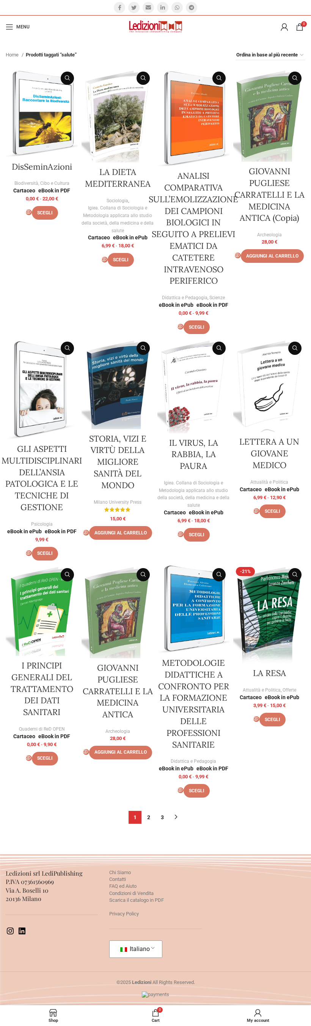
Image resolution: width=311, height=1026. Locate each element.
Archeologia (269, 234)
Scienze (217, 297)
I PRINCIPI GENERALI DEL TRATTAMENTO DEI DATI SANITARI (42, 688)
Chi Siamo (120, 872)
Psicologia (42, 524)
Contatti (117, 879)
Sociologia (117, 200)
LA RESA (269, 673)
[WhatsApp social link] (177, 7)
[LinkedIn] (22, 934)
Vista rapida (67, 78)
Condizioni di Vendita (131, 893)
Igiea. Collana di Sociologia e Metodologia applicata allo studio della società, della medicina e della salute (118, 219)
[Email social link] (148, 7)
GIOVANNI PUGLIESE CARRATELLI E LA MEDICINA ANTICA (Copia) (269, 194)
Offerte (289, 690)
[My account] (284, 26)
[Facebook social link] (119, 7)
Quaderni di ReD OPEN (42, 729)
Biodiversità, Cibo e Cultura (41, 183)
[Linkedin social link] (162, 7)
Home (13, 55)
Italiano (139, 949)
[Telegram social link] (191, 7)
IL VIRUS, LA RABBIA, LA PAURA (193, 454)
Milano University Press (117, 502)
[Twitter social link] (134, 7)
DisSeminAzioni (42, 166)
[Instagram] (10, 934)
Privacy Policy (124, 914)
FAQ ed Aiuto (123, 886)
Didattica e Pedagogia (184, 297)
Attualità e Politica (269, 482)
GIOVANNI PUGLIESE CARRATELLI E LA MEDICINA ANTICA (118, 691)
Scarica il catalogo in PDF (136, 900)
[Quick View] (29, 212)
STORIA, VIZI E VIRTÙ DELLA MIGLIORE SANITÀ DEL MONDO (117, 461)
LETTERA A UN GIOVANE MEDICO (269, 453)
